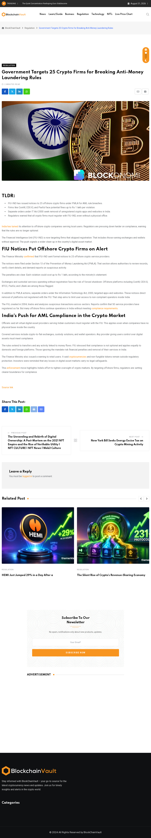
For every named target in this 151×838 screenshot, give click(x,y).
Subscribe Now (75, 652)
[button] (141, 498)
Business (69, 14)
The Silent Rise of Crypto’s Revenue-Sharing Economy (111, 575)
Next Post (134, 437)
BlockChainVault (93, 832)
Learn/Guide (56, 14)
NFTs (109, 14)
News (43, 14)
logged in (27, 476)
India (10, 226)
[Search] (147, 14)
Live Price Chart (123, 14)
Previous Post (19, 433)
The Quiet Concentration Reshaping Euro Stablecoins (44, 3)
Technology (97, 14)
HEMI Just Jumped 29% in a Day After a (27, 575)
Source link (7, 387)
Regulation (83, 14)
